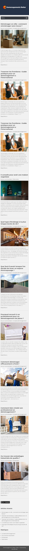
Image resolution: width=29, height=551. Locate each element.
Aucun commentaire (6, 28)
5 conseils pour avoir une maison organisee (13, 522)
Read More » (4, 64)
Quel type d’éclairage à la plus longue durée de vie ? (13, 223)
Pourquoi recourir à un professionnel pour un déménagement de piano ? (12, 316)
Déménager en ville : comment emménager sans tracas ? (14, 25)
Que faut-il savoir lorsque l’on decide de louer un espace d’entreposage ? (13, 268)
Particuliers (16, 179)
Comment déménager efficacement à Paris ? (10, 363)
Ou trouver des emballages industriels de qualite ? (12, 457)
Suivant (7, 502)
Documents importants (8, 535)
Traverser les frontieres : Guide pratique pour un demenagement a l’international (14, 75)
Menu (3, 18)
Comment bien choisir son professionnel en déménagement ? (12, 410)
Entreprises (16, 460)
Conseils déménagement (19, 28)
